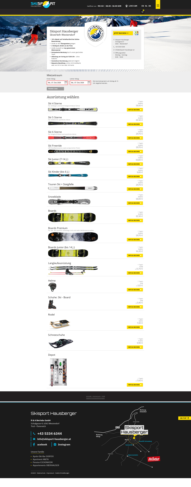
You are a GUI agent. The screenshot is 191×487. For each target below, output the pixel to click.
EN (143, 6)
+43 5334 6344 (49, 433)
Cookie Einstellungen (62, 473)
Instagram (64, 444)
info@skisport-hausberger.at (54, 439)
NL (146, 6)
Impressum (50, 473)
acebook (42, 444)
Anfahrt (33, 473)
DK (150, 6)
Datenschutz (41, 473)
